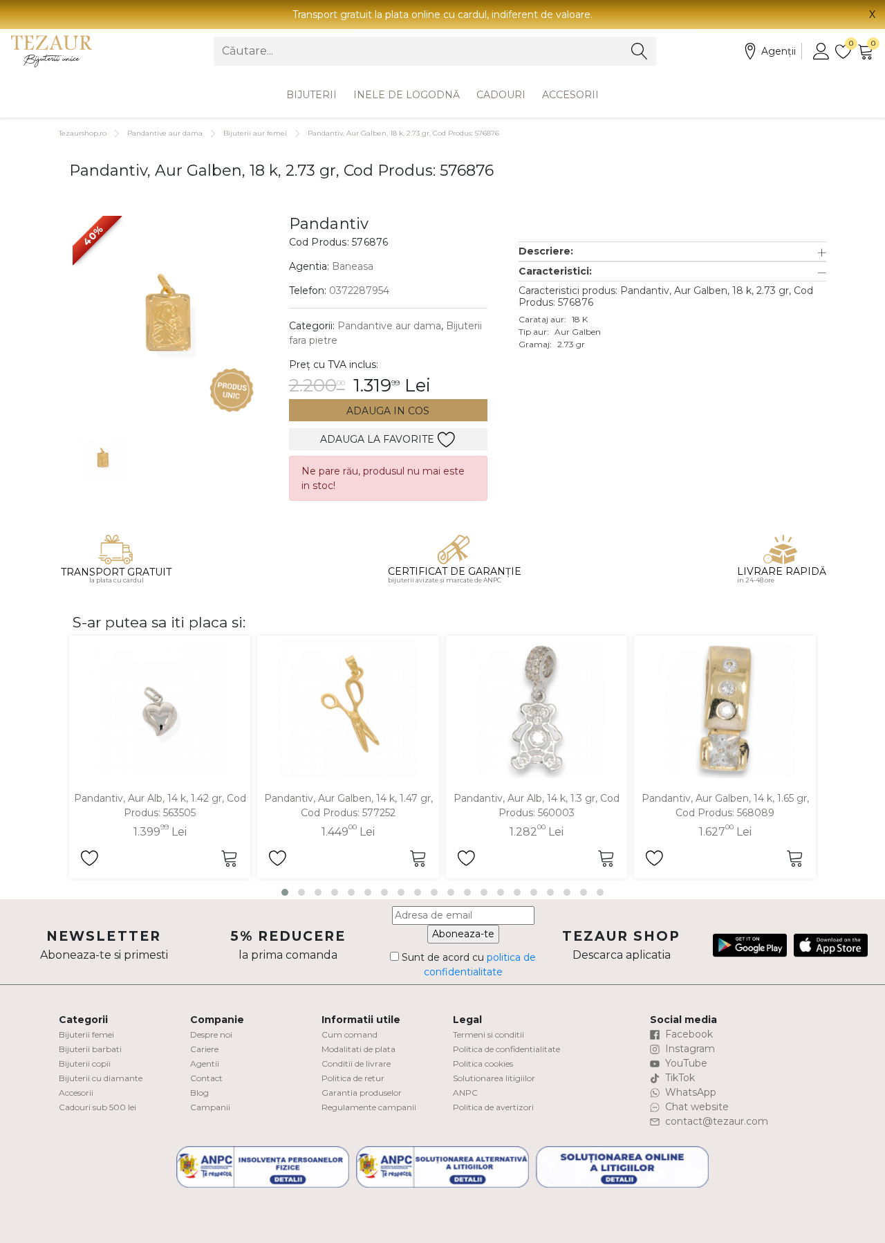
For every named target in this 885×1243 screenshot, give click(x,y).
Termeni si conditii (488, 1034)
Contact (206, 1078)
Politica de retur (353, 1078)
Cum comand (350, 1034)
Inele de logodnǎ (406, 95)
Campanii (210, 1107)
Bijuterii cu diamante (100, 1078)
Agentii (204, 1063)
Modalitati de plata (358, 1049)
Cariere (204, 1049)
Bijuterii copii (85, 1063)
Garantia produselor (362, 1092)
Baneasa (352, 266)
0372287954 (359, 290)
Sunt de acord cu (467, 964)
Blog (199, 1092)
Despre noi (211, 1034)
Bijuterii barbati (90, 1049)
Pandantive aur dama (165, 133)
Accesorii (570, 95)
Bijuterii (311, 95)
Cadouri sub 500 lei (97, 1107)
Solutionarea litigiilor (494, 1078)
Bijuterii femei (86, 1034)
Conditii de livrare (356, 1063)
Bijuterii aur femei (255, 133)
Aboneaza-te (463, 934)
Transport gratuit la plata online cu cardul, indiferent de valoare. (442, 14)
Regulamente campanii (369, 1107)
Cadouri (500, 95)
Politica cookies (483, 1063)
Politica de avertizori (493, 1107)
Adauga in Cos (387, 411)
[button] (672, 251)
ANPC (465, 1092)
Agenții (778, 51)
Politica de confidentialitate (506, 1049)
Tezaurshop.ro (82, 133)
